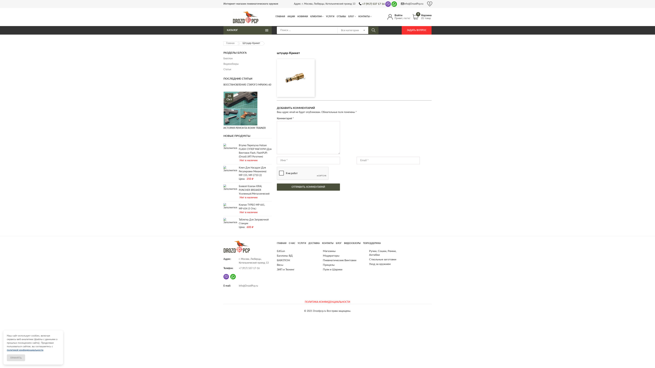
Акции (291, 17)
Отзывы (341, 17)
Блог (351, 17)
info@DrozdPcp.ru (413, 4)
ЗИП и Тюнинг (286, 269)
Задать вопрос (416, 30)
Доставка (314, 243)
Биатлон (228, 58)
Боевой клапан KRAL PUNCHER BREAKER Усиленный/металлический (254, 190)
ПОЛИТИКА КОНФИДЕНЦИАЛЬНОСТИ (327, 302)
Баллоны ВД (285, 255)
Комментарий (285, 118)
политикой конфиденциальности (25, 350)
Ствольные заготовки (382, 259)
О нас (292, 243)
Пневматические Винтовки (339, 260)
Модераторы (331, 255)
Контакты (364, 17)
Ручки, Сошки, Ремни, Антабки (382, 253)
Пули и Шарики (332, 269)
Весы (280, 265)
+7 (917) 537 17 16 (373, 4)
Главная (280, 17)
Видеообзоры (231, 64)
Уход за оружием (380, 264)
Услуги (330, 17)
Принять (16, 357)
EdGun (281, 251)
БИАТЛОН (283, 260)
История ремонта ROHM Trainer (244, 128)
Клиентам (316, 17)
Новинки (302, 17)
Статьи (227, 69)
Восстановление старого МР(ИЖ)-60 (247, 85)
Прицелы (329, 265)
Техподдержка (372, 243)
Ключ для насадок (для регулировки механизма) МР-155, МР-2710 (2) (252, 172)
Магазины (329, 251)
